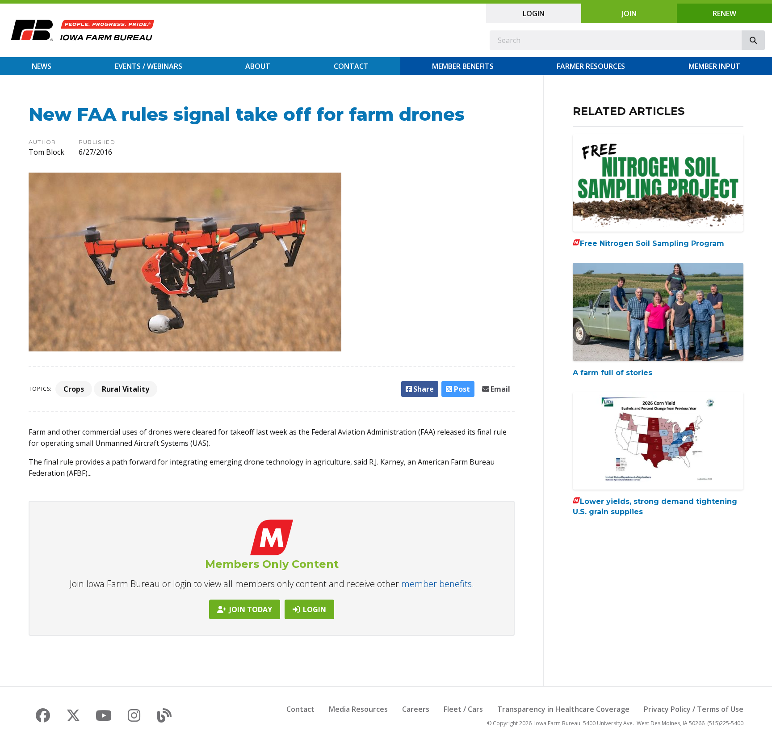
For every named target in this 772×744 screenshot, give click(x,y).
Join (629, 13)
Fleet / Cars (463, 709)
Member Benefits (463, 66)
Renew (724, 13)
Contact (351, 66)
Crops (73, 389)
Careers (415, 709)
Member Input (714, 66)
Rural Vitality (125, 389)
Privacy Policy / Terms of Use (693, 709)
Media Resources (358, 709)
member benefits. (437, 584)
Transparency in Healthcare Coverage (563, 709)
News (41, 66)
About (257, 66)
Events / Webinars (148, 66)
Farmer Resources (591, 66)
